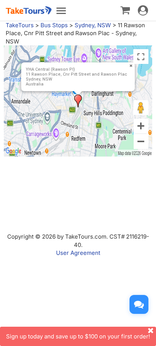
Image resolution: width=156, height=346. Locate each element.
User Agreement (78, 252)
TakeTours (20, 25)
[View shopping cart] (125, 9)
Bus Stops (54, 25)
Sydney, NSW (93, 25)
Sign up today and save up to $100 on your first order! (78, 336)
